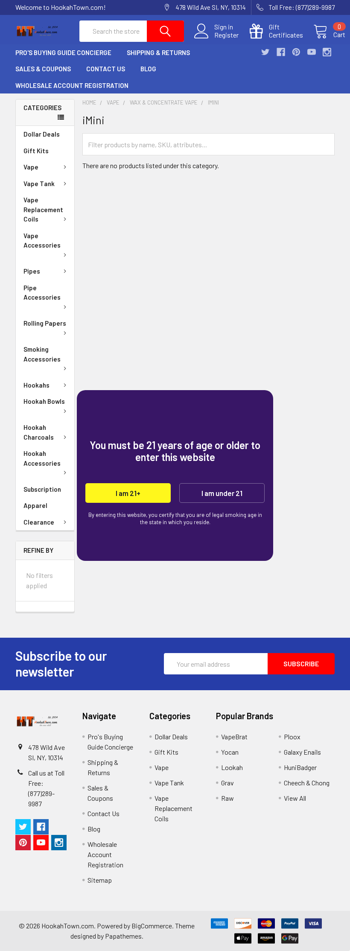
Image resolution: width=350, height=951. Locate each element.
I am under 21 (221, 493)
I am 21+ (128, 493)
